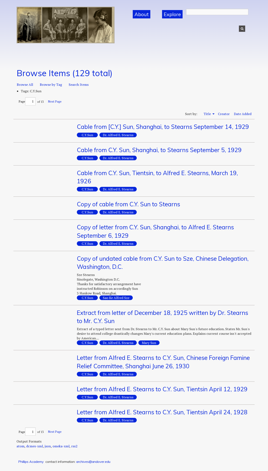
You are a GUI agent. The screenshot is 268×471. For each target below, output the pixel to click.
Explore (172, 14)
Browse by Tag (51, 84)
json (48, 446)
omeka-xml (61, 446)
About (141, 14)
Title (208, 114)
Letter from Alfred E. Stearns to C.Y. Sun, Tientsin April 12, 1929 (162, 389)
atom (20, 446)
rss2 (74, 446)
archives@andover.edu (93, 461)
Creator (224, 114)
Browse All (25, 84)
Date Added (242, 114)
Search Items (79, 84)
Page (22, 101)
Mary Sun (149, 342)
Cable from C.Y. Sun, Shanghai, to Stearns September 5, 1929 (159, 150)
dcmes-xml (34, 446)
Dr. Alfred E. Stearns (118, 135)
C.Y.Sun (87, 135)
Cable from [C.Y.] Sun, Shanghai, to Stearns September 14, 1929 (163, 126)
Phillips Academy (31, 461)
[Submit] (242, 29)
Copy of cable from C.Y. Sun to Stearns (128, 204)
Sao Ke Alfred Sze (116, 297)
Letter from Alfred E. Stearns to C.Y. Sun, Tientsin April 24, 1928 (162, 412)
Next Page (55, 101)
